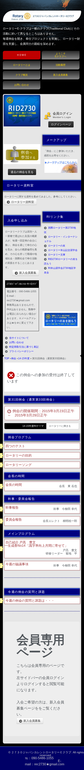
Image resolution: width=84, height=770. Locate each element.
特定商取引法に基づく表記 (24, 346)
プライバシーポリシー (21, 351)
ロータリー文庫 (56, 254)
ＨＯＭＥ (22, 55)
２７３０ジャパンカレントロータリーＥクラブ (41, 752)
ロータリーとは (21, 65)
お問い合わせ (21, 84)
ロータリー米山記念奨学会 (62, 250)
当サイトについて (19, 337)
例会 (13, 358)
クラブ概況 (21, 74)
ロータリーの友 (56, 245)
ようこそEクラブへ (60, 55)
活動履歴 (60, 65)
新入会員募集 (60, 74)
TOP (6, 358)
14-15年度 (24, 358)
